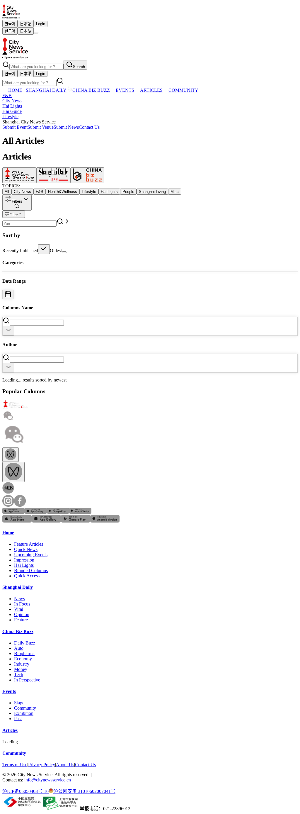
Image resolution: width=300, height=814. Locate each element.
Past (18, 718)
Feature (21, 619)
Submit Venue (41, 127)
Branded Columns (31, 570)
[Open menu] (36, 32)
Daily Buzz (24, 642)
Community (25, 708)
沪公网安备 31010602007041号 (84, 791)
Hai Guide (12, 111)
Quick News (26, 549)
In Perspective (27, 679)
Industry (21, 664)
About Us (65, 764)
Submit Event (15, 127)
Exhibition (23, 713)
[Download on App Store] (13, 512)
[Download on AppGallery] (36, 512)
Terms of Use (14, 764)
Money (20, 669)
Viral (18, 609)
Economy (23, 658)
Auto (18, 648)
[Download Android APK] (80, 512)
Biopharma (24, 653)
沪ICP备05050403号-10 (25, 791)
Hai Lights (12, 106)
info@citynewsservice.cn (47, 779)
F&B (7, 95)
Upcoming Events (30, 554)
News (19, 598)
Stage (19, 702)
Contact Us (89, 127)
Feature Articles (28, 544)
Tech (18, 674)
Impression (24, 559)
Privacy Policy (41, 764)
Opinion (21, 614)
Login (40, 24)
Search (79, 67)
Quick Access (27, 575)
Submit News (66, 127)
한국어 (10, 24)
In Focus (22, 603)
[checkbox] (44, 249)
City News (12, 100)
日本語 (25, 24)
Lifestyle (10, 116)
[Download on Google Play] (58, 512)
